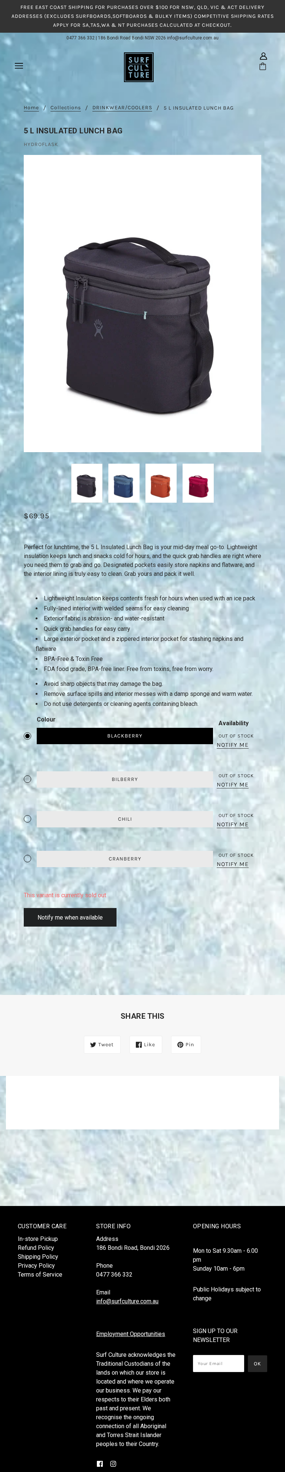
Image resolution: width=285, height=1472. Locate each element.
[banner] (139, 66)
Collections (65, 108)
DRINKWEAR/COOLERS (122, 108)
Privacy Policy (36, 1265)
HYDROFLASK (41, 144)
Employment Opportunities (130, 1334)
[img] (263, 56)
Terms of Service (40, 1274)
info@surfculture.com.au (193, 37)
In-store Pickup (38, 1238)
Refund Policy (36, 1247)
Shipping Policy (38, 1256)
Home (31, 108)
